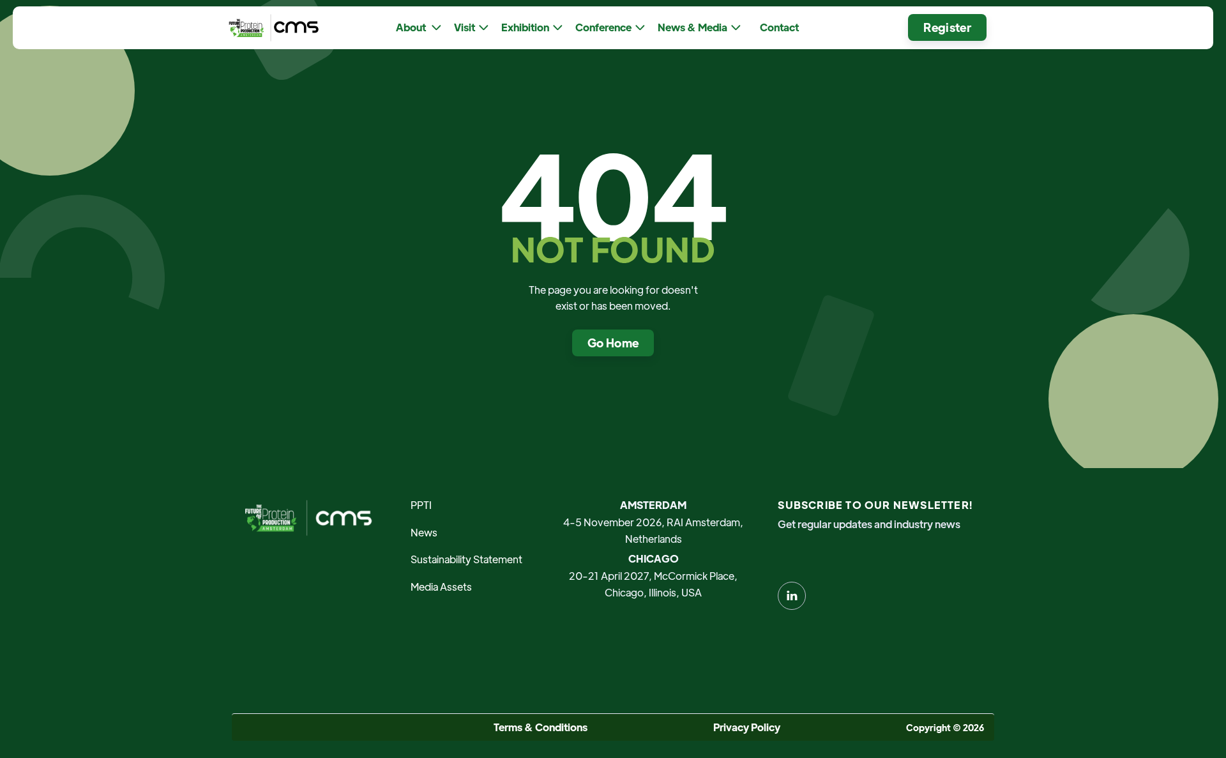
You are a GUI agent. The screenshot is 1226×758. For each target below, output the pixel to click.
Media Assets (441, 586)
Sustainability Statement (466, 559)
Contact (779, 27)
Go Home (613, 342)
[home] (271, 28)
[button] (419, 27)
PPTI (421, 505)
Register (947, 27)
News (424, 532)
